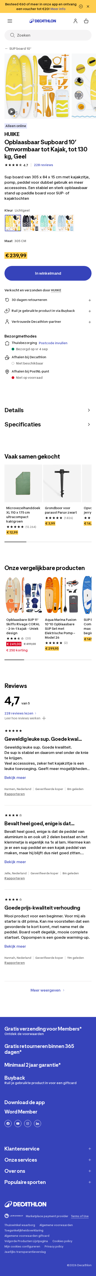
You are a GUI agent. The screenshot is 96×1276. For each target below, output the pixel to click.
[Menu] (9, 21)
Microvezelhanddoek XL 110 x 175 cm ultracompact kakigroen (23, 514)
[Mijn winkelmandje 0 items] (86, 21)
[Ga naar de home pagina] (42, 21)
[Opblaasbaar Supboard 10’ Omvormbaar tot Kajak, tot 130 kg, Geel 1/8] (37, 86)
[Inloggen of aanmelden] (75, 21)
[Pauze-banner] (80, 6)
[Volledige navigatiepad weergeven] (6, 48)
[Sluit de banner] (88, 6)
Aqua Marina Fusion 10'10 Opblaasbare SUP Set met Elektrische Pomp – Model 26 (60, 628)
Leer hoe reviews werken (22, 718)
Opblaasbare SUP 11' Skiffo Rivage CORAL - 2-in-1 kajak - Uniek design (23, 626)
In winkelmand (48, 273)
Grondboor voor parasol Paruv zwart (61, 510)
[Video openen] (11, 111)
